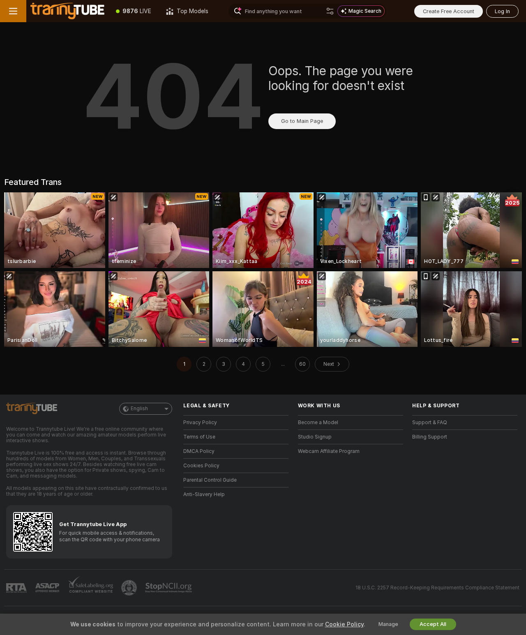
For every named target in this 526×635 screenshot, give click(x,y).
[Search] (330, 11)
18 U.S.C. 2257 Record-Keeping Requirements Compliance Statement (437, 588)
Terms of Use (199, 437)
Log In (502, 11)
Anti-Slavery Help (204, 494)
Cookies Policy (201, 466)
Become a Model (318, 422)
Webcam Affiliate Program (329, 451)
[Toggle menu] (13, 11)
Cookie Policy (344, 624)
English (139, 408)
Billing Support (429, 437)
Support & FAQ (429, 422)
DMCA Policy (199, 451)
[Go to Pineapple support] (129, 588)
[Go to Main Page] (67, 11)
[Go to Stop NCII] (169, 588)
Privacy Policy (200, 422)
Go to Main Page (302, 121)
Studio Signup (315, 437)
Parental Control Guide (210, 480)
